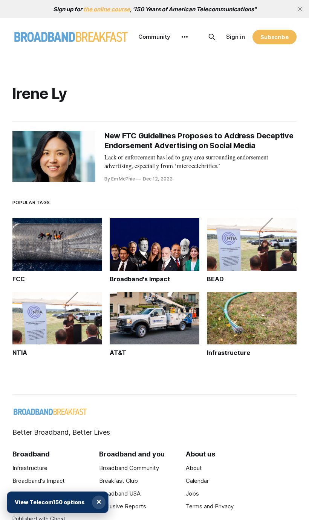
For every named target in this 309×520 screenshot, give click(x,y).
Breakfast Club (118, 480)
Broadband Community (129, 467)
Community (154, 36)
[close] (300, 9)
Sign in (235, 36)
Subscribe (274, 37)
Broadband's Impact (38, 480)
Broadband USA (120, 493)
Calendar (197, 480)
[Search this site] (212, 37)
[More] (185, 37)
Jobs (192, 493)
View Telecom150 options (50, 502)
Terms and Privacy (210, 506)
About (194, 467)
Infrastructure (29, 467)
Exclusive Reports (122, 506)
